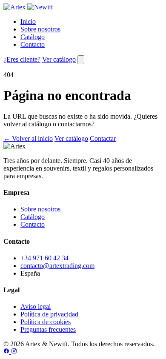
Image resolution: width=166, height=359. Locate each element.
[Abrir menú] (80, 59)
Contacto (32, 44)
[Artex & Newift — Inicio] (28, 7)
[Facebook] (7, 351)
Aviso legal (35, 306)
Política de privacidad (49, 314)
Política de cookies (45, 321)
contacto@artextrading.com (57, 265)
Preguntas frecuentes (48, 329)
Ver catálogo (59, 59)
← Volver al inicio (28, 138)
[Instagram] (14, 351)
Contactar (103, 138)
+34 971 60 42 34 (44, 258)
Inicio (28, 21)
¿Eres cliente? (21, 59)
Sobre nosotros (40, 29)
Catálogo (32, 36)
